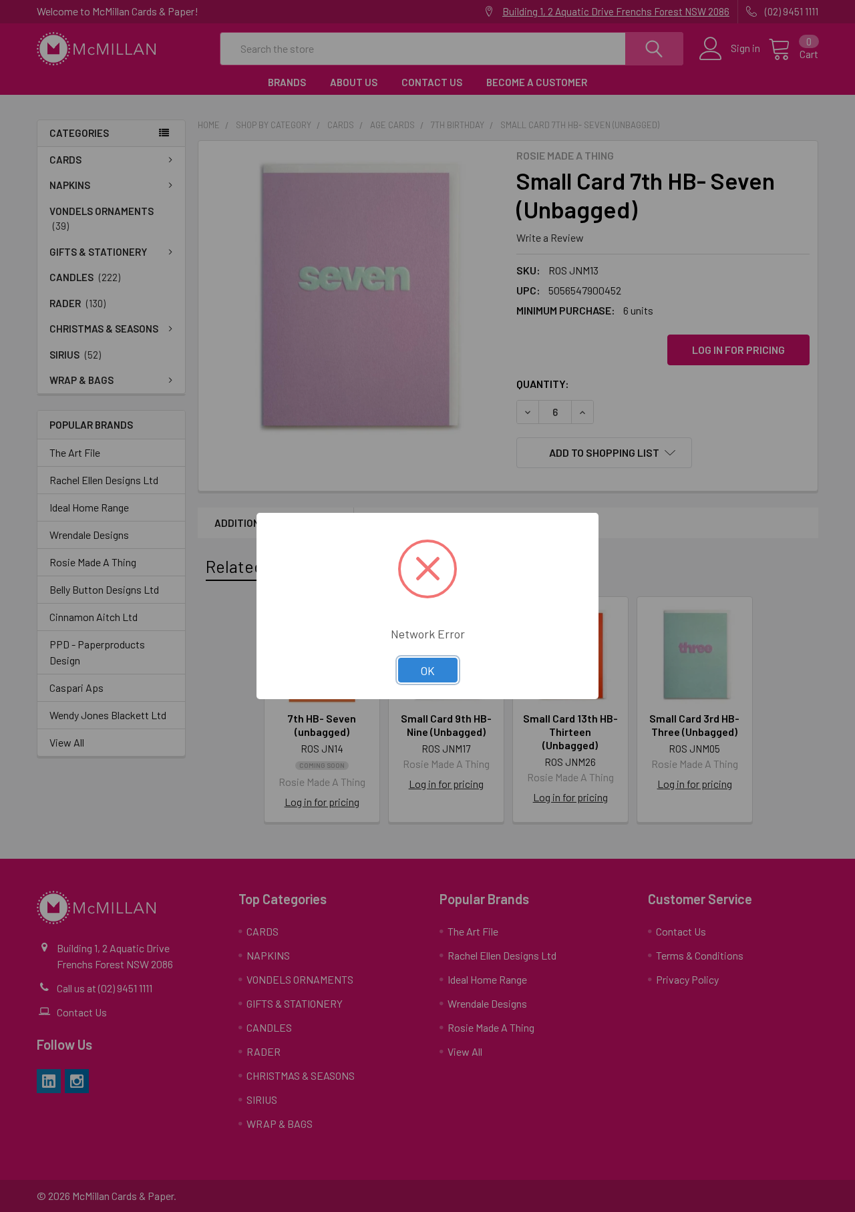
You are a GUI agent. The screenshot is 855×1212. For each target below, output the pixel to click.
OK (428, 670)
